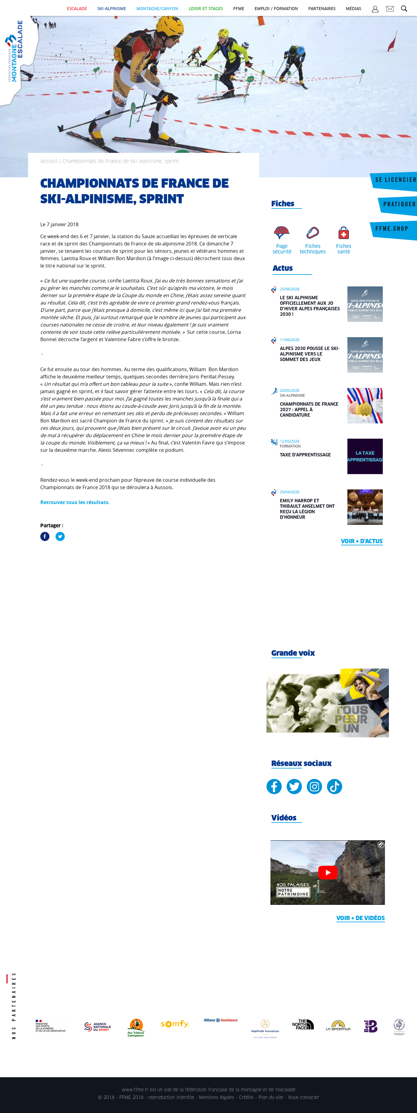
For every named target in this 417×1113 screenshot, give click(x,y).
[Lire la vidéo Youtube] (327, 872)
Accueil (48, 161)
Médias (353, 9)
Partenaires (321, 9)
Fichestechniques (313, 249)
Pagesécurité (282, 249)
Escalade (77, 9)
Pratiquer (399, 205)
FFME (238, 9)
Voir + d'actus (362, 541)
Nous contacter (303, 1098)
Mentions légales (216, 1098)
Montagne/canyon (157, 9)
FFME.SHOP (392, 230)
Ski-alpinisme (111, 9)
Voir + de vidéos (360, 918)
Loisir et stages (206, 9)
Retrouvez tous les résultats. (75, 502)
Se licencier (396, 181)
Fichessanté (343, 249)
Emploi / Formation (276, 9)
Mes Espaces (375, 10)
